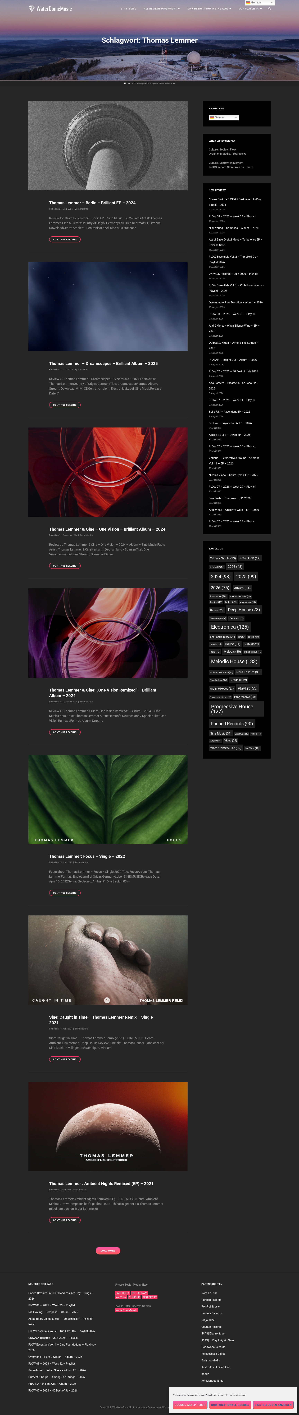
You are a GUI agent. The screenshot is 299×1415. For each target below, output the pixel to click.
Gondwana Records (213, 1347)
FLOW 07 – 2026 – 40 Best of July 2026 (233, 371)
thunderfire (83, 209)
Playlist (247, 688)
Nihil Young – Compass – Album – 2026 (234, 228)
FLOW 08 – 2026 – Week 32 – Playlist (232, 314)
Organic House (222, 688)
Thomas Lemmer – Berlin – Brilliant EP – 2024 (92, 202)
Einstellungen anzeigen (273, 1405)
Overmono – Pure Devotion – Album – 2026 (236, 302)
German (219, 117)
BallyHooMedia (210, 1360)
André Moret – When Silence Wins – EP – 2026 (57, 1370)
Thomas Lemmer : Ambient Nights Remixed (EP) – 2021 (101, 1183)
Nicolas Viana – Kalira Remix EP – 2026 (233, 475)
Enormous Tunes (222, 636)
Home (127, 83)
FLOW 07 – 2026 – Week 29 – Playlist (232, 486)
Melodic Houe (252, 652)
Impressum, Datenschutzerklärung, (152, 1407)
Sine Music (221, 733)
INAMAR (251, 644)
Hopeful (215, 644)
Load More (108, 1250)
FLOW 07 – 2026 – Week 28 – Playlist (232, 521)
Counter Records (211, 1326)
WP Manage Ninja (212, 1380)
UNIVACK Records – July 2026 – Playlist (233, 273)
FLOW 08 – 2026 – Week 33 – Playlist (232, 216)
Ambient (216, 602)
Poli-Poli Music (210, 1306)
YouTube (252, 748)
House (232, 644)
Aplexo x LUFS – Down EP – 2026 (229, 434)
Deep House (244, 609)
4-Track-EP (250, 558)
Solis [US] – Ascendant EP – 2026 (229, 411)
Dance (217, 610)
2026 (220, 587)
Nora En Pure (248, 672)
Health (253, 637)
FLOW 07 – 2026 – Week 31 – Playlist (232, 400)
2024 (221, 576)
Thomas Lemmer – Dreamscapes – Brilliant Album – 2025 (103, 363)
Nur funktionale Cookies (230, 1405)
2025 (246, 576)
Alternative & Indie (240, 596)
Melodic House (234, 661)
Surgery (215, 741)
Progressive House (232, 709)
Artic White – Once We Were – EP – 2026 (234, 509)
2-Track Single (223, 558)
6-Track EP (217, 567)
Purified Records (232, 723)
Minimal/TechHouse (221, 672)
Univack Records (211, 1313)
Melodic (232, 651)
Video (230, 740)
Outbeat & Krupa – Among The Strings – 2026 (56, 1377)
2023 (235, 567)
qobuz (205, 1374)
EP (241, 637)
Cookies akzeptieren (190, 1405)
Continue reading (67, 240)
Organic (238, 679)
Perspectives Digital (213, 1353)
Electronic (236, 618)
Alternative (218, 596)
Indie (215, 651)
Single (256, 734)
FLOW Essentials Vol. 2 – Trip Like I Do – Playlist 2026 (61, 1331)
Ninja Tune (208, 1320)
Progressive (245, 697)
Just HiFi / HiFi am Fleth (216, 1367)
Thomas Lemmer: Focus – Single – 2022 (87, 856)
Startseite (128, 8)
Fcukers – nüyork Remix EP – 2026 (230, 423)
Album (242, 588)
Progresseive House (220, 697)
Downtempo (218, 618)
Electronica (230, 627)
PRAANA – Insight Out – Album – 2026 (233, 359)
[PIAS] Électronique (212, 1333)
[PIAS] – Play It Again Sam (217, 1340)
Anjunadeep (248, 602)
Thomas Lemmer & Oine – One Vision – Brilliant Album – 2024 (107, 529)
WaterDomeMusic (225, 748)
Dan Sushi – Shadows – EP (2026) (230, 498)
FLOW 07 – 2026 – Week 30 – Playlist (232, 446)
